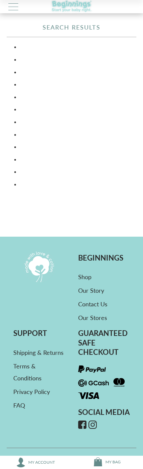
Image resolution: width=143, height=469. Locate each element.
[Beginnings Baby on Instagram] (92, 425)
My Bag (113, 461)
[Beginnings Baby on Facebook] (82, 425)
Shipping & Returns (38, 352)
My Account (41, 462)
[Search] (130, 7)
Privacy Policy (31, 391)
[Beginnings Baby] (71, 6)
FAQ (19, 405)
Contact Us (92, 304)
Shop (84, 276)
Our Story (91, 290)
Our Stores (92, 317)
